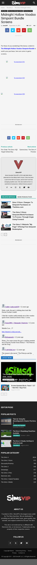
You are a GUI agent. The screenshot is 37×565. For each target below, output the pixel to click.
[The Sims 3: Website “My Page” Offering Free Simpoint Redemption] (6, 226)
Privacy (14, 553)
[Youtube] (29, 187)
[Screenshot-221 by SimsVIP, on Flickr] (18, 68)
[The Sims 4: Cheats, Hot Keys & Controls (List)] (6, 443)
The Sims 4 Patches (8, 379)
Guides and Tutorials (19, 425)
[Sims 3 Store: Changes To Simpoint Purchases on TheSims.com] (6, 204)
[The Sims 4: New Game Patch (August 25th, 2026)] (18, 372)
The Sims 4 (16, 435)
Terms (30, 551)
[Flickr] (12, 187)
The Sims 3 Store (28, 11)
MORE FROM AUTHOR (25, 197)
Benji (16, 379)
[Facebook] (7, 187)
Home (3, 8)
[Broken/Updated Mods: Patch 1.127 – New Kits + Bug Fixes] (5, 388)
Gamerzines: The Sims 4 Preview (28, 151)
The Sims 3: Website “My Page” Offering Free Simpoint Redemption (24, 226)
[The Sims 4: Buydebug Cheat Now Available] (6, 433)
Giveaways (4, 470)
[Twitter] (25, 187)
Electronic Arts (6, 476)
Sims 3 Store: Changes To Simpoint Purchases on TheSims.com (22, 204)
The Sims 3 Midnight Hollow (15, 11)
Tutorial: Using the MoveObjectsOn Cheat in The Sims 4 (24, 421)
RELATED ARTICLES (8, 197)
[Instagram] (16, 187)
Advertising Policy (21, 551)
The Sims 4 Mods (7, 482)
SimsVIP (5, 25)
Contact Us (21, 553)
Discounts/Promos (7, 463)
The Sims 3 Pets (6, 473)
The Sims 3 (4, 11)
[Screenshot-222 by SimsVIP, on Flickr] (18, 84)
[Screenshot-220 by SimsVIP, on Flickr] (18, 103)
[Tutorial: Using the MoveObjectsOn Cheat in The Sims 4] (6, 421)
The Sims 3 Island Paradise (10, 479)
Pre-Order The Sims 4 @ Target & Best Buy (9, 151)
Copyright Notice (9, 551)
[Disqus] (18, 275)
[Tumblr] (20, 187)
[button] (34, 3)
